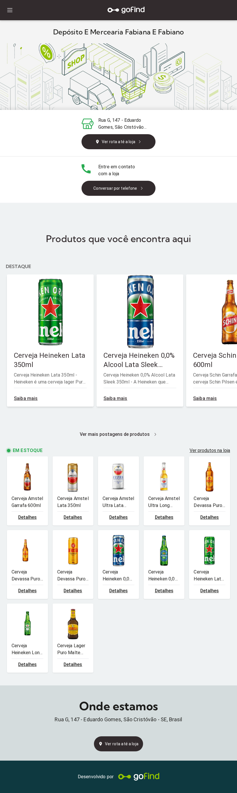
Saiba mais (26, 398)
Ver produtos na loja (210, 450)
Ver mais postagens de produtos (115, 434)
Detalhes (27, 517)
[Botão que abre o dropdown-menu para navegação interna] (10, 10)
